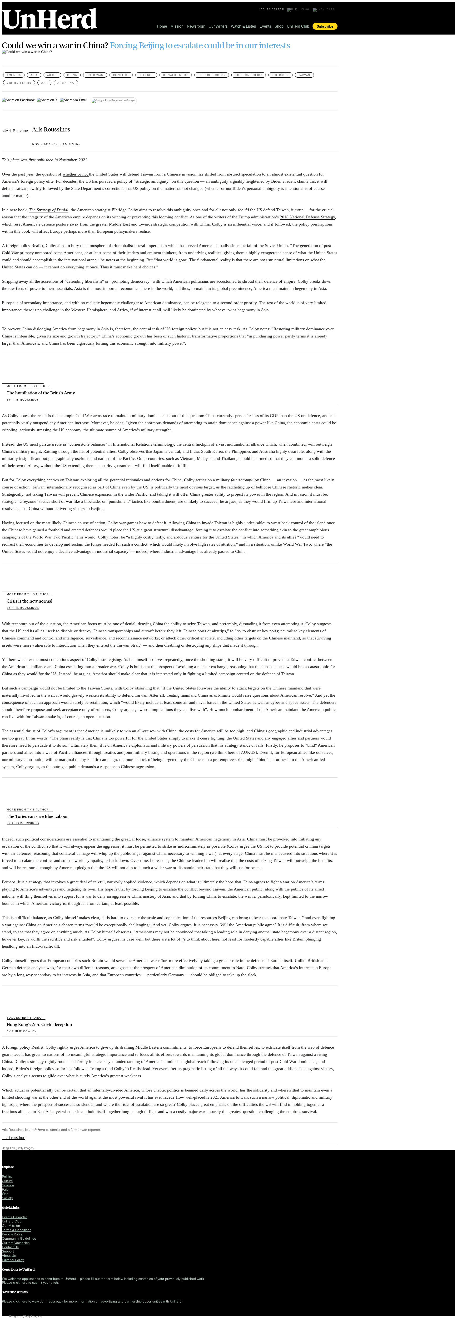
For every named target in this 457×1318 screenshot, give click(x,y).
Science (8, 1185)
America (14, 75)
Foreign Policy (248, 75)
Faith (6, 1189)
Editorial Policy (13, 1260)
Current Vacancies (16, 1243)
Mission (177, 26)
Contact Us (10, 1247)
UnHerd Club (298, 26)
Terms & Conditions (16, 1230)
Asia (34, 75)
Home (162, 26)
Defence (146, 75)
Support (8, 1251)
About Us (9, 1256)
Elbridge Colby (211, 75)
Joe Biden (280, 75)
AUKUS (52, 75)
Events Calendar (14, 1217)
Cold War (95, 75)
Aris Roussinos (51, 129)
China (72, 75)
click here (20, 1282)
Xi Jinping (66, 82)
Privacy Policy (12, 1234)
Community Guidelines (19, 1238)
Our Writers (218, 26)
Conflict (121, 75)
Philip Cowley (21, 1031)
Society (7, 1198)
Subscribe (325, 26)
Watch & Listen (243, 26)
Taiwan (304, 75)
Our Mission (11, 1225)
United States (19, 82)
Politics (7, 1176)
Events (265, 26)
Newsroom (196, 26)
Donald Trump (175, 75)
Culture (7, 1181)
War (44, 82)
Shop (278, 26)
